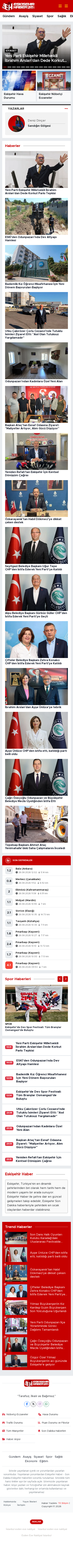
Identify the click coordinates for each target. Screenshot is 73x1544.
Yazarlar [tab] (16, 108)
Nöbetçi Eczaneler (17, 1414)
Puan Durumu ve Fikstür (55, 1423)
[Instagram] (40, 1404)
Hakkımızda (10, 1502)
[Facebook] (27, 1404)
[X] (33, 1404)
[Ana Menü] (65, 6)
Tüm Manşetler (15, 1431)
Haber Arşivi (13, 1439)
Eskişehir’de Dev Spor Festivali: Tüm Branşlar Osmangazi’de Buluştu (38, 1095)
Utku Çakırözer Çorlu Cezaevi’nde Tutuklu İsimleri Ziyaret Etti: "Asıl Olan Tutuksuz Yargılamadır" (40, 1113)
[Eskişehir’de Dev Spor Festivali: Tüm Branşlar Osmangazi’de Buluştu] (36, 1003)
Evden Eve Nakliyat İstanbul (36, 1535)
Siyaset (37, 16)
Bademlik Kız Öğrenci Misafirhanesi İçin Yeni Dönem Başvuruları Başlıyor (41, 1078)
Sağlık (62, 16)
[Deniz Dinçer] (16, 123)
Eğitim (44, 1461)
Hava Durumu (50, 1414)
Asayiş (23, 16)
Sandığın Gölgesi (39, 126)
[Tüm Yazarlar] (66, 108)
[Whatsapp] (46, 1404)
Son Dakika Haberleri (54, 1431)
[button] (60, 979)
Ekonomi (31, 1461)
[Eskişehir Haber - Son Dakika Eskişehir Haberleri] (18, 5)
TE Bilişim (63, 1503)
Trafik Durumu (14, 1423)
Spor (50, 16)
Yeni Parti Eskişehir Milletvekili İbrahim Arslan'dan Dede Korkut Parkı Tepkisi (38, 1047)
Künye (7, 1505)
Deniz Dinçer (37, 120)
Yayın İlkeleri (30, 1502)
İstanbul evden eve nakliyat (20, 1529)
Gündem (9, 16)
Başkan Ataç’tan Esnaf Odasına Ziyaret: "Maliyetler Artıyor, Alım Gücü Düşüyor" (39, 1144)
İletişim (21, 1505)
